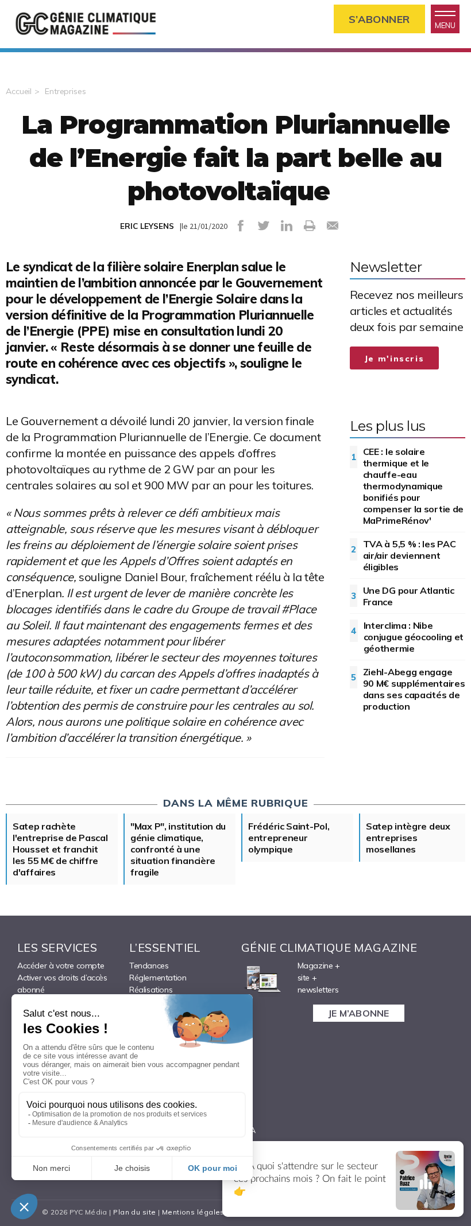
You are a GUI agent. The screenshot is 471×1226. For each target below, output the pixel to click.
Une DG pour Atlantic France (408, 596)
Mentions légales (193, 1212)
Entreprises (65, 91)
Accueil (19, 91)
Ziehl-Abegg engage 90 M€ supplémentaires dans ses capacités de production (414, 689)
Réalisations (150, 989)
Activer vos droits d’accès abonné (62, 983)
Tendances (148, 965)
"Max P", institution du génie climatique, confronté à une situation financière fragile (178, 849)
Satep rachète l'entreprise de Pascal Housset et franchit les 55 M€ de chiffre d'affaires (60, 849)
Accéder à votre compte (60, 965)
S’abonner (379, 19)
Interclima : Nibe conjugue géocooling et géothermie (414, 637)
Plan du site (134, 1212)
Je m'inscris (394, 358)
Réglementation (157, 977)
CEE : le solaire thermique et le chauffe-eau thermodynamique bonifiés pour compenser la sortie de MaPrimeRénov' (413, 486)
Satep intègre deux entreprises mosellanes (408, 837)
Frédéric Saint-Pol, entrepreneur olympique (288, 837)
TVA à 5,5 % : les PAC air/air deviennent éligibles (409, 555)
